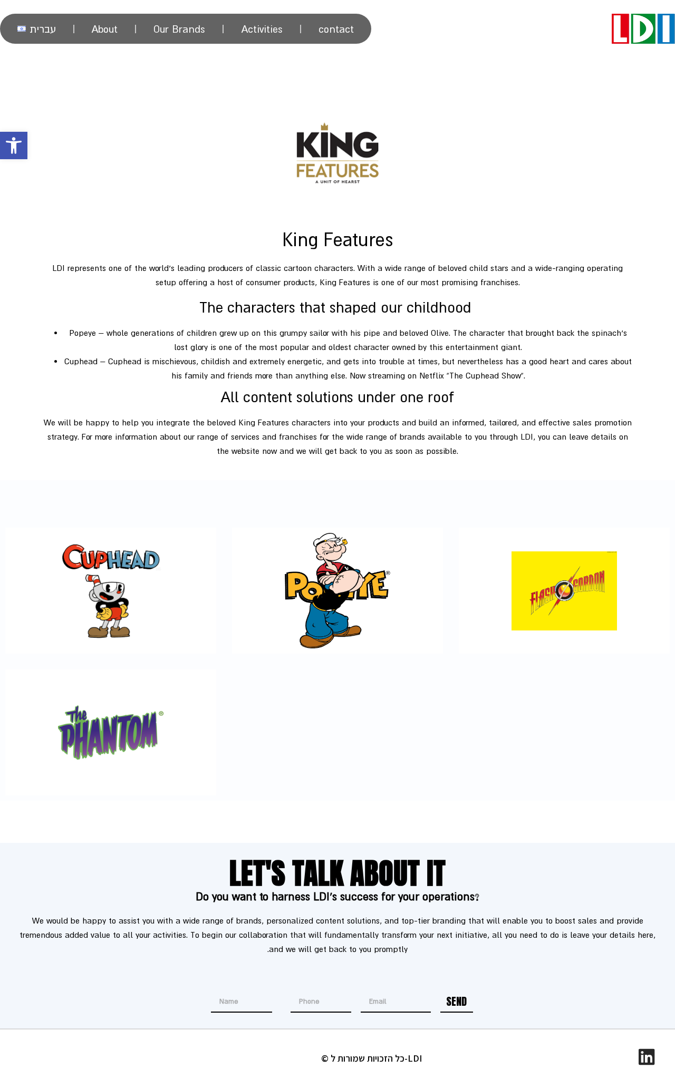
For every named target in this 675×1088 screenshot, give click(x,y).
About (105, 29)
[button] (13, 145)
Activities (262, 29)
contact (336, 29)
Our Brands (179, 29)
